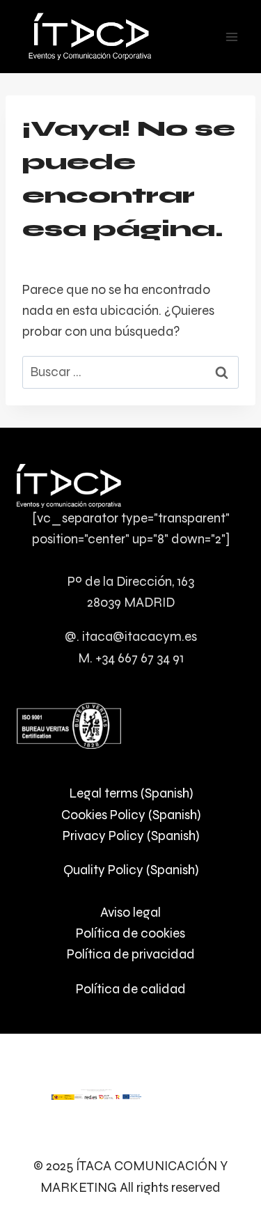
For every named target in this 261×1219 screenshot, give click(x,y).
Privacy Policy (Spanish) (131, 836)
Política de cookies (130, 933)
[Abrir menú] (231, 36)
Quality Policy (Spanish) (130, 870)
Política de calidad (131, 989)
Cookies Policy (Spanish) (130, 815)
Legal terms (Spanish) (131, 793)
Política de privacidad (131, 954)
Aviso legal (130, 912)
